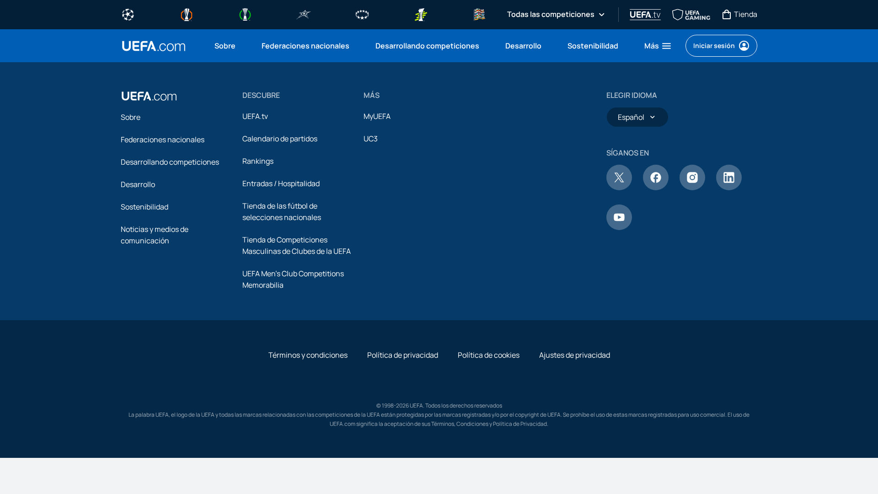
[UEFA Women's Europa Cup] (420, 14)
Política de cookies (488, 355)
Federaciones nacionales (162, 139)
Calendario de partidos (279, 139)
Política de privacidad (402, 355)
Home (154, 46)
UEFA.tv (255, 116)
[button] (658, 45)
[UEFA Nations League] (479, 14)
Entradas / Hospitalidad (281, 183)
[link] (225, 45)
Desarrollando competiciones (170, 162)
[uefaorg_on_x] (619, 188)
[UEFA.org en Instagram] (692, 188)
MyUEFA (377, 116)
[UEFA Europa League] (186, 14)
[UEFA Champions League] (128, 14)
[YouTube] (619, 227)
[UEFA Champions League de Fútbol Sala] (303, 14)
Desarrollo (138, 184)
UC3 (371, 139)
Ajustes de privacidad (574, 355)
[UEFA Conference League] (245, 14)
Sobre (130, 117)
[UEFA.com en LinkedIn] (729, 188)
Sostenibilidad (144, 207)
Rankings (257, 161)
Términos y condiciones (308, 355)
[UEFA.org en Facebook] (656, 188)
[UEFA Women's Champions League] (362, 14)
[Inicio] (149, 96)
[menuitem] (227, 45)
